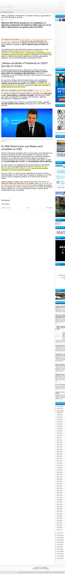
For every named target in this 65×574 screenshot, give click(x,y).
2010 (58, 558)
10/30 (58, 431)
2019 (58, 537)
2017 (58, 542)
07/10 (58, 467)
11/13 (58, 426)
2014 (58, 549)
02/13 (58, 516)
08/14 (58, 456)
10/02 (58, 440)
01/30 (58, 520)
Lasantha (39, 572)
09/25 (58, 442)
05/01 (58, 490)
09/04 (58, 449)
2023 (58, 408)
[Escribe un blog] (3, 204)
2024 (58, 406)
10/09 (58, 437)
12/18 (58, 414)
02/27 (58, 511)
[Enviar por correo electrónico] (2, 204)
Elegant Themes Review (58, 572)
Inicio (28, 207)
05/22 (58, 483)
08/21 (58, 453)
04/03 (58, 499)
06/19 (58, 474)
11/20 (58, 424)
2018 (58, 540)
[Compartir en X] (5, 204)
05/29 (58, 481)
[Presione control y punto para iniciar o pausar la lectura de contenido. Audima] (26, 34)
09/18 (58, 444)
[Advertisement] (27, 223)
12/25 (58, 412)
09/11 (58, 447)
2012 (58, 553)
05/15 (58, 486)
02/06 (58, 518)
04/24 (58, 493)
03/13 (58, 506)
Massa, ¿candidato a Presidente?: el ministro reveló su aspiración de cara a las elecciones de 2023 (26, 16)
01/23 (58, 522)
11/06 (58, 428)
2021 (58, 533)
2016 (58, 544)
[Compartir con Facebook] (7, 204)
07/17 (58, 465)
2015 (58, 546)
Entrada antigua (49, 207)
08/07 (58, 458)
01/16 (58, 525)
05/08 (58, 488)
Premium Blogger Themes (47, 572)
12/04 (58, 419)
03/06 (58, 509)
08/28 (58, 451)
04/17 (58, 495)
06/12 (58, 477)
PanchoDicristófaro (11, 8)
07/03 (58, 470)
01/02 (58, 529)
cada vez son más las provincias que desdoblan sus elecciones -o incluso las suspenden (26, 91)
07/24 (58, 463)
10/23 (58, 433)
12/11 (58, 417)
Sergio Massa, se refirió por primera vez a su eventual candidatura (26, 40)
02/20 (58, 513)
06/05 (58, 479)
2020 (58, 535)
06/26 (58, 472)
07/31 (58, 460)
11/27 (58, 421)
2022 (58, 411)
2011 (58, 556)
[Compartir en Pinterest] (8, 204)
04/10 (58, 497)
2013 (58, 551)
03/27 (58, 502)
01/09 (58, 527)
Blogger (47, 568)
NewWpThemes (25, 572)
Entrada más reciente (6, 207)
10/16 (58, 435)
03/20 (58, 504)
